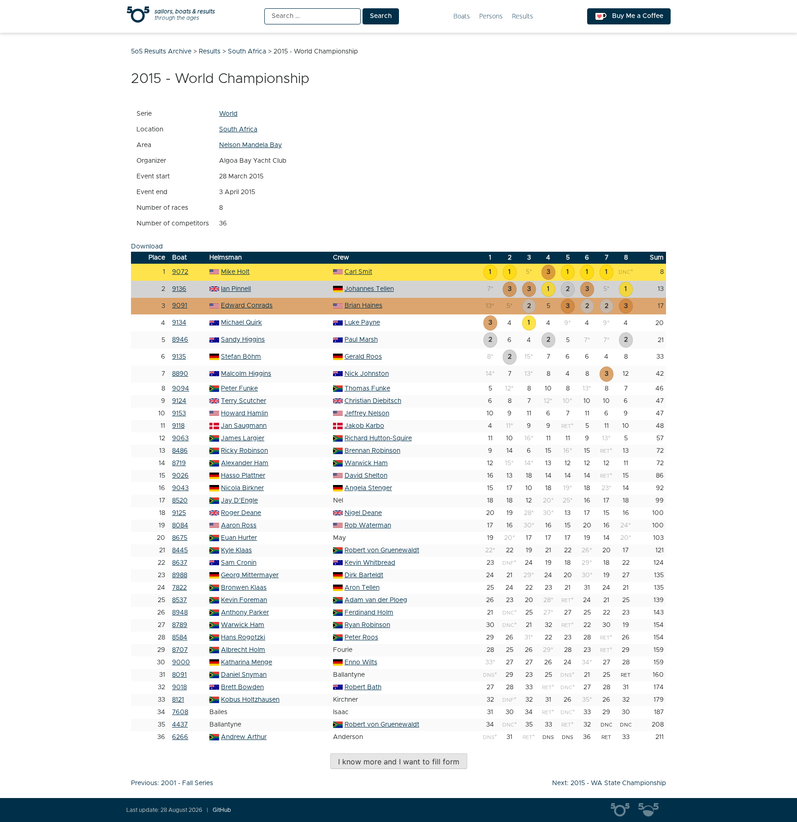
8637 (179, 563)
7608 (180, 712)
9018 (179, 687)
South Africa (238, 129)
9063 (180, 438)
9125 (179, 513)
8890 (180, 374)
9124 (179, 401)
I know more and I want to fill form (398, 761)
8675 (179, 538)
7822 (179, 588)
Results (522, 16)
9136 (179, 289)
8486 (180, 451)
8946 (180, 340)
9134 (179, 322)
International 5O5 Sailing (624, 810)
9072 (180, 272)
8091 (179, 675)
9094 (180, 388)
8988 (179, 575)
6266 (180, 737)
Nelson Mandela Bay (250, 145)
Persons (491, 16)
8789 (179, 625)
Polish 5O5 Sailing (652, 810)
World (228, 114)
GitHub (222, 810)
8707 (180, 650)
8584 (179, 637)
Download (147, 246)
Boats (461, 16)
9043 (180, 488)
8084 (180, 525)
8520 (180, 500)
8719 (179, 463)
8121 (178, 700)
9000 (181, 662)
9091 (179, 305)
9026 (180, 476)
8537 (179, 600)
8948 (180, 612)
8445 (180, 550)
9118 (178, 426)
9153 (179, 413)
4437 (180, 724)
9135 (179, 357)
